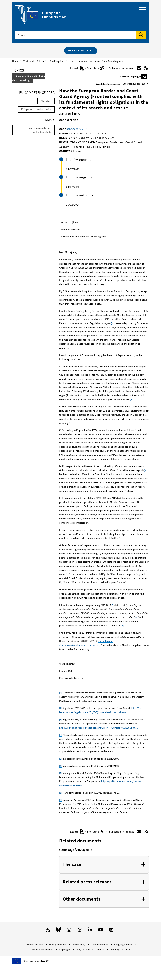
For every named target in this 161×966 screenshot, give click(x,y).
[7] (112, 605)
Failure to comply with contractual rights (39, 130)
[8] (136, 617)
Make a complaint (80, 50)
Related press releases (87, 882)
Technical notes (99, 944)
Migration (46, 101)
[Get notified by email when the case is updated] (139, 68)
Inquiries (43, 61)
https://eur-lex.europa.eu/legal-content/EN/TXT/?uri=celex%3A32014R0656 (98, 727)
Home (15, 61)
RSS (128, 949)
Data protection (58, 944)
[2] (83, 323)
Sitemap (115, 949)
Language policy (123, 944)
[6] (101, 486)
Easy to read (83, 949)
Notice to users (35, 944)
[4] (131, 399)
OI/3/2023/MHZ (76, 129)
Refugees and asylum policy (36, 109)
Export (74, 68)
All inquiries (58, 61)
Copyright (64, 949)
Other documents (82, 899)
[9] (122, 625)
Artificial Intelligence (43, 949)
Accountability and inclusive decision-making (28, 78)
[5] (145, 470)
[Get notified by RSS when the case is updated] (146, 68)
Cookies (100, 949)
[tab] (104, 864)
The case (72, 864)
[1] (142, 311)
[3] (112, 323)
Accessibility (79, 944)
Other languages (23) (134, 83)
